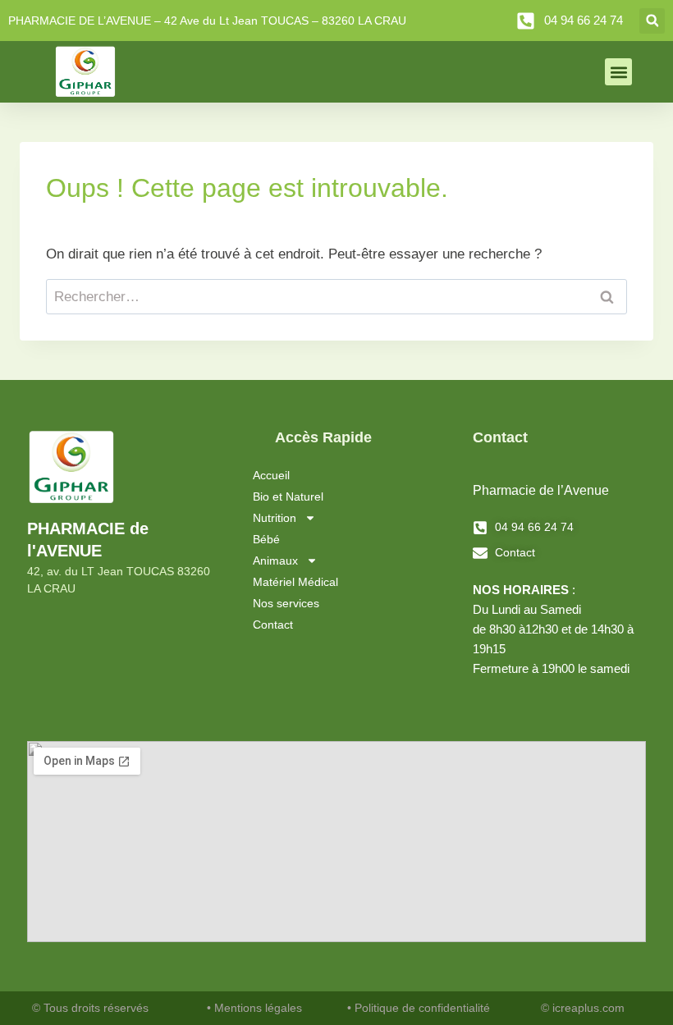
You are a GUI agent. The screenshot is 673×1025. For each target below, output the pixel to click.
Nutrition (274, 517)
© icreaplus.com (583, 1007)
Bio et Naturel (288, 496)
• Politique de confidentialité (418, 1007)
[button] (652, 21)
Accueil (271, 475)
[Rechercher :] (336, 296)
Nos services (286, 603)
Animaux (275, 560)
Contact (273, 624)
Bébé (266, 539)
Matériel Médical (295, 581)
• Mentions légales (254, 1007)
